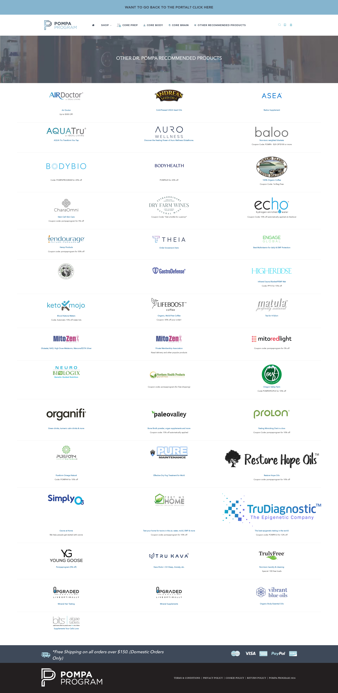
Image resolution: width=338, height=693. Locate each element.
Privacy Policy (213, 678)
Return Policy (256, 678)
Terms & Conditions (187, 678)
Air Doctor (66, 110)
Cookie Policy (235, 678)
